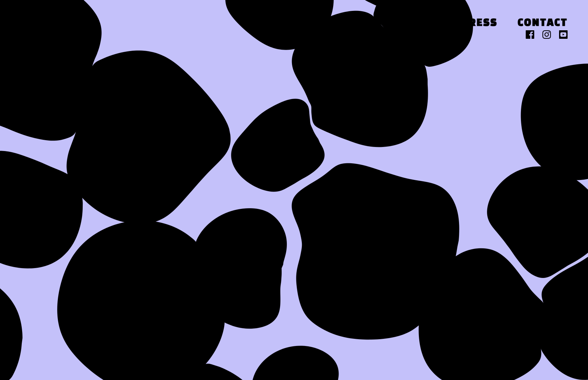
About (370, 23)
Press (479, 23)
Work (425, 23)
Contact (543, 23)
